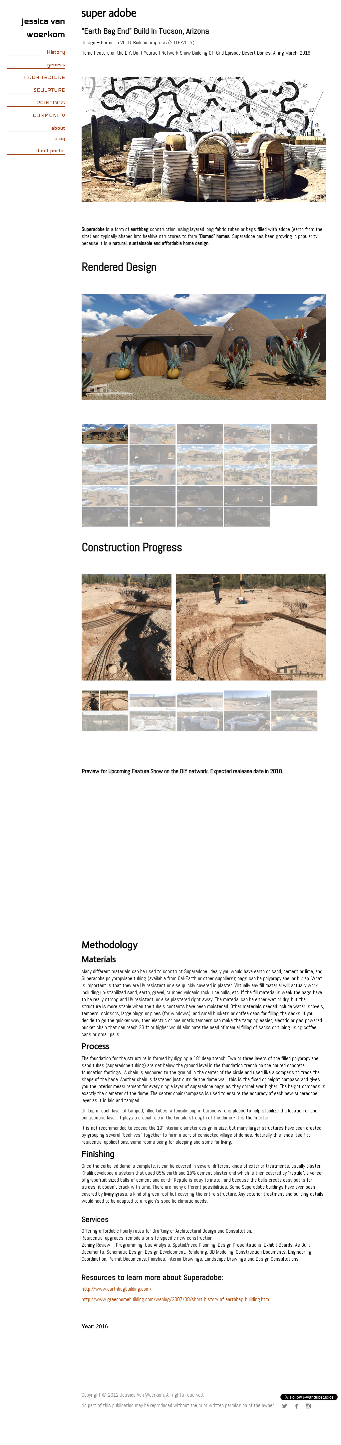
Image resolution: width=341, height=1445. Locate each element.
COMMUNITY (49, 115)
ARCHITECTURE (44, 77)
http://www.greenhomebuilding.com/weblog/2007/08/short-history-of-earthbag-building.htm (175, 1299)
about (58, 128)
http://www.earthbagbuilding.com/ (117, 1288)
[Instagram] (310, 1406)
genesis (56, 65)
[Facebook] (298, 1406)
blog (59, 138)
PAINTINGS (50, 103)
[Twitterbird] (286, 1406)
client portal (50, 151)
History (56, 52)
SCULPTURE (49, 90)
